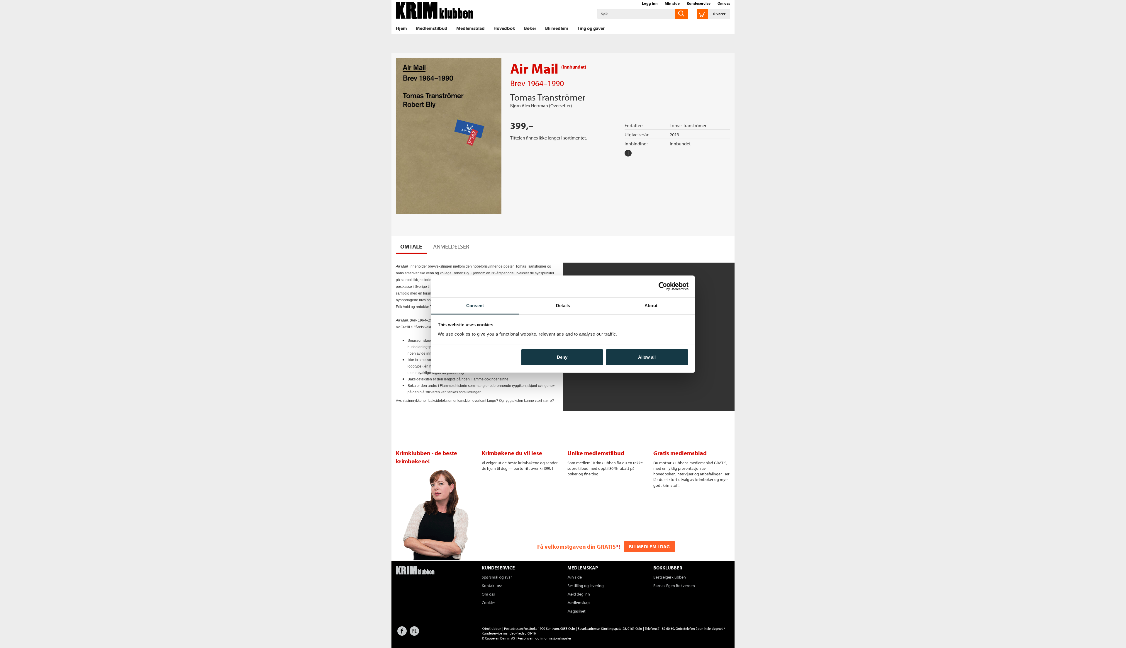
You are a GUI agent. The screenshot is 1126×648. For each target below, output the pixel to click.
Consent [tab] (475, 305)
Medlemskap (578, 602)
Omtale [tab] (411, 246)
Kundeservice (698, 3)
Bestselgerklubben (669, 577)
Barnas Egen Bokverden (674, 585)
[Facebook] (402, 634)
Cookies (489, 602)
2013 (674, 134)
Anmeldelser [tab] (451, 246)
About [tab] (651, 305)
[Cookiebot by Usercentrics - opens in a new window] (663, 286)
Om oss (724, 3)
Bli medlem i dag (649, 547)
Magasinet (576, 611)
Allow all (647, 357)
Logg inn (650, 3)
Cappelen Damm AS (500, 638)
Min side (672, 3)
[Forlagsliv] (414, 634)
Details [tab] (563, 305)
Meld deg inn (578, 594)
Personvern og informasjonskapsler (544, 638)
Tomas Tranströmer (547, 97)
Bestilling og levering (585, 585)
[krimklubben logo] (415, 570)
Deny (562, 357)
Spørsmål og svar (497, 577)
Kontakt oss (492, 585)
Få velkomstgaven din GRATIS (576, 546)
